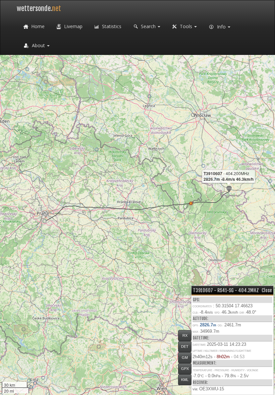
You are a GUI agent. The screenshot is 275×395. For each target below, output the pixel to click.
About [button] (38, 45)
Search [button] (148, 26)
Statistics (111, 26)
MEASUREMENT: (204, 363)
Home (37, 26)
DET (184, 346)
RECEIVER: (200, 382)
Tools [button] (186, 26)
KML (184, 380)
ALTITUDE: (200, 318)
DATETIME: (201, 337)
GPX (185, 369)
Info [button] (221, 26)
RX (184, 335)
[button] (193, 115)
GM (185, 358)
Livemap (72, 26)
